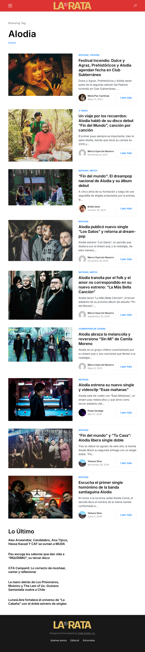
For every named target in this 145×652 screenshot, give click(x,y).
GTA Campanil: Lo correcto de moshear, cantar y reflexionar (37, 570)
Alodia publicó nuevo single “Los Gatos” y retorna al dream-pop (107, 232)
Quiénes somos (58, 640)
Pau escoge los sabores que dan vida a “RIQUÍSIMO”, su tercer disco (36, 556)
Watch (93, 170)
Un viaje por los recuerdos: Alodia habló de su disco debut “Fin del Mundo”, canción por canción (106, 123)
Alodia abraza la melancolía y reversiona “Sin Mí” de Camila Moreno (105, 339)
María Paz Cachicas (98, 95)
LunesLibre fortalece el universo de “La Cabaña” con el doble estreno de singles (37, 601)
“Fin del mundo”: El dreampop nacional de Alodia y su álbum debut (105, 181)
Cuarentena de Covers (92, 328)
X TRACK (83, 110)
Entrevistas (89, 640)
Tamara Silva (95, 461)
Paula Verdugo (95, 410)
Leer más (126, 97)
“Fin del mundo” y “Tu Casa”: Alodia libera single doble (105, 437)
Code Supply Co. (86, 633)
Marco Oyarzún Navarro (101, 151)
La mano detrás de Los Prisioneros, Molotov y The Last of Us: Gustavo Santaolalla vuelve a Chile (33, 585)
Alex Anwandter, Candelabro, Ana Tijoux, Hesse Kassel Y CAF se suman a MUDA (38, 542)
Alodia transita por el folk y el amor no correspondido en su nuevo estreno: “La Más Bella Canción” (105, 284)
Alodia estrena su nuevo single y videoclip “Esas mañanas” (106, 387)
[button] (10, 5)
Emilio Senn (94, 206)
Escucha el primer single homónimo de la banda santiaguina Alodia (101, 487)
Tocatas (94, 55)
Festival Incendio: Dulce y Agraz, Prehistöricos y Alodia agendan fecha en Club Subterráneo (105, 67)
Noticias (83, 55)
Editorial (74, 640)
